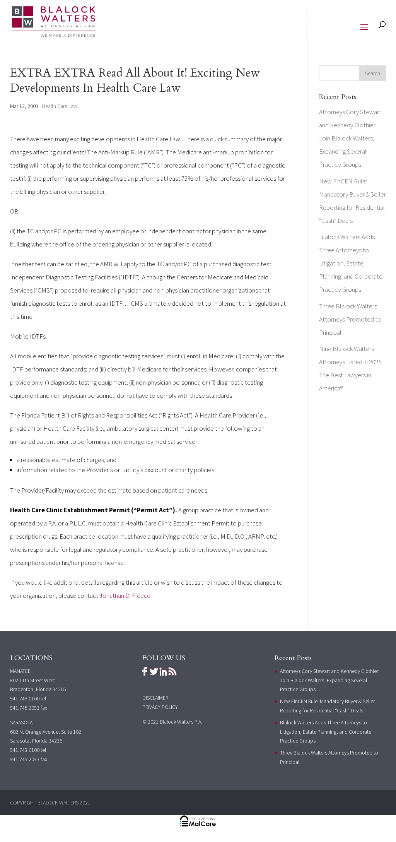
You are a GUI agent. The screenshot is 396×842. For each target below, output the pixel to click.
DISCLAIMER (155, 697)
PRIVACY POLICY (160, 706)
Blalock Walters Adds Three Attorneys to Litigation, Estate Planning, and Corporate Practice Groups (350, 263)
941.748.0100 (24, 698)
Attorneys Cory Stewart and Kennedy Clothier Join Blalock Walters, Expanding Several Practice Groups (350, 138)
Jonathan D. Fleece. (125, 595)
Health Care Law (59, 106)
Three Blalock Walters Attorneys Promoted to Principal (350, 319)
